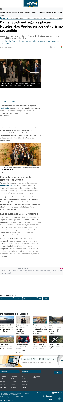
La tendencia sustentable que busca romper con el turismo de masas (55, 329)
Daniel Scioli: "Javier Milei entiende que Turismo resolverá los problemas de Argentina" (30, 42)
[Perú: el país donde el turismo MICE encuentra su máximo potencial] (7, 339)
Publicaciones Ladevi (36, 376)
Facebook (24, 379)
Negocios (20, 12)
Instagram (25, 381)
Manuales (14, 12)
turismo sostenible (6, 299)
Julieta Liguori (9, 102)
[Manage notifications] (59, 398)
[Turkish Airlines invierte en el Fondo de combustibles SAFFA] (23, 339)
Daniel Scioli (52, 18)
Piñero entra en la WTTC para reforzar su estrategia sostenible (22, 329)
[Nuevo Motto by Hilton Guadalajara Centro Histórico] (40, 339)
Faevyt (28, 18)
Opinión (54, 12)
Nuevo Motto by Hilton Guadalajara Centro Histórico (40, 347)
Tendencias (42, 12)
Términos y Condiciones (6, 400)
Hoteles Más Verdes (7, 185)
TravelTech (27, 12)
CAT (45, 18)
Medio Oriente (14, 18)
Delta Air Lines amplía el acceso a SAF (56, 347)
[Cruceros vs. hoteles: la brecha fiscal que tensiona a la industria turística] (40, 319)
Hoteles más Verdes (30, 299)
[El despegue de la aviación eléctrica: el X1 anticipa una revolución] (7, 319)
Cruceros (48, 12)
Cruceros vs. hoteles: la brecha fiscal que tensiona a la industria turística (40, 329)
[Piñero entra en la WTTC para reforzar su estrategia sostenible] (23, 319)
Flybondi (22, 18)
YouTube (24, 387)
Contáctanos (47, 396)
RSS (50, 399)
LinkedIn (24, 384)
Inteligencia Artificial (37, 18)
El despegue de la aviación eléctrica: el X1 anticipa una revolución (6, 328)
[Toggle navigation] (3, 9)
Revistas (60, 12)
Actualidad (3, 376)
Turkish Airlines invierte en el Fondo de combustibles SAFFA (22, 349)
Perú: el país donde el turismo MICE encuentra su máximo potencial (6, 349)
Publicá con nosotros (44, 393)
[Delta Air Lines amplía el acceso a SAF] (56, 339)
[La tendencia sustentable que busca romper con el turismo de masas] (56, 319)
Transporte (35, 12)
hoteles (46, 299)
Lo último (8, 12)
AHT (40, 299)
